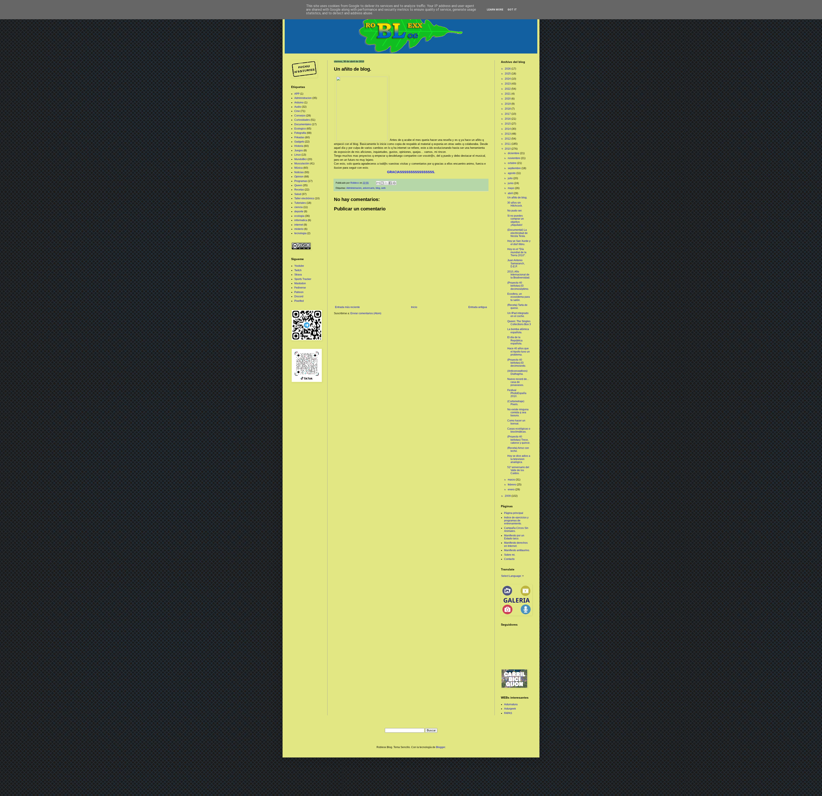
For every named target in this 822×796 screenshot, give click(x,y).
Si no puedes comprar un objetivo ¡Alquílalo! (515, 220)
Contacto (509, 559)
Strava (298, 274)
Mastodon (300, 283)
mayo (511, 188)
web (383, 188)
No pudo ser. (514, 210)
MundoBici (300, 159)
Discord (298, 296)
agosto (512, 173)
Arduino (299, 102)
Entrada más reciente (347, 307)
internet (298, 224)
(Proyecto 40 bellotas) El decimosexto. (516, 362)
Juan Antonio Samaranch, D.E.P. (516, 263)
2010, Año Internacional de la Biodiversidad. (518, 274)
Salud (297, 194)
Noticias (299, 172)
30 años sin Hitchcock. (515, 204)
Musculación (301, 163)
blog (378, 188)
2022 (508, 88)
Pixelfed (299, 300)
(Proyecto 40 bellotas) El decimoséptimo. (518, 285)
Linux (297, 154)
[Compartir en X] (386, 183)
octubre (512, 163)
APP (296, 93)
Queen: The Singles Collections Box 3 (519, 323)
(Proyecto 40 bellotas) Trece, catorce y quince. (518, 439)
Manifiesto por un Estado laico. (514, 537)
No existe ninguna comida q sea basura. (518, 412)
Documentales (302, 124)
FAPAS (508, 713)
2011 (508, 143)
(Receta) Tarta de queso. (517, 306)
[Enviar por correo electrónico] (378, 183)
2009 (508, 495)
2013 (508, 133)
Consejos (299, 115)
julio (510, 178)
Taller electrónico (304, 198)
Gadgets (299, 141)
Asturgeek (510, 708)
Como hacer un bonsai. (516, 422)
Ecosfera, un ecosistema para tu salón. (518, 297)
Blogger (440, 747)
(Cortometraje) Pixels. (515, 403)
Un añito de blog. (517, 197)
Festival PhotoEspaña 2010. (516, 393)
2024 (508, 78)
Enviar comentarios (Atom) (365, 313)
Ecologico (300, 128)
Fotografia (300, 132)
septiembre (514, 168)
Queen (298, 185)
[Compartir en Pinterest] (394, 183)
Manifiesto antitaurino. (517, 550)
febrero (512, 484)
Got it (512, 9)
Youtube (299, 265)
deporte (298, 211)
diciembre (514, 153)
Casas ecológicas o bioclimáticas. (518, 430)
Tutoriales (300, 202)
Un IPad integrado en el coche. (518, 315)
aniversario (368, 188)
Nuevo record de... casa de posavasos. (518, 382)
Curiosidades (302, 119)
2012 (508, 138)
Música (298, 167)
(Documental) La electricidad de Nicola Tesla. (517, 233)
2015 (508, 123)
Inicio (414, 307)
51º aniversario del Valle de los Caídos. (518, 470)
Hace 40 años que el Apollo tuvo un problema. (518, 351)
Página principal (513, 513)
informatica (300, 220)
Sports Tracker (302, 279)
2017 (508, 113)
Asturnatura (511, 704)
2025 (508, 73)
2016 (508, 118)
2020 (508, 98)
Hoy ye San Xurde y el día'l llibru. (518, 242)
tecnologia (300, 233)
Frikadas (299, 137)
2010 (508, 148)
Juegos (298, 150)
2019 (508, 103)
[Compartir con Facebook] (390, 183)
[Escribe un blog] (382, 183)
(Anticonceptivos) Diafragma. (517, 372)
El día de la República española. (515, 340)
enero (511, 489)
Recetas (299, 189)
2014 (508, 128)
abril (511, 193)
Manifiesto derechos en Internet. (516, 544)
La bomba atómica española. (518, 331)
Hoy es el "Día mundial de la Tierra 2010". (516, 252)
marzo (512, 479)
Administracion (354, 188)
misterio (299, 229)
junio (511, 183)
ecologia (299, 215)
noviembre (514, 158)
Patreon (299, 292)
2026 (508, 68)
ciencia (298, 207)
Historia (298, 145)
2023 (508, 83)
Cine (297, 111)
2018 (508, 108)
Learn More (495, 9)
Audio (297, 106)
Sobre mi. (509, 554)
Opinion (299, 176)
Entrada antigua (477, 307)
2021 (508, 93)
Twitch (298, 270)
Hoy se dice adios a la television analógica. (518, 459)
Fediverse (300, 287)
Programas (300, 181)
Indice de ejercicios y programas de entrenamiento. (516, 520)
